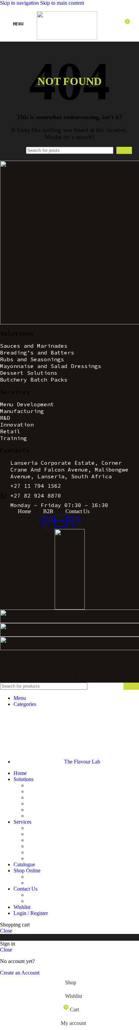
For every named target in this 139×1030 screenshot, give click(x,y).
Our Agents (39, 895)
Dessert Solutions (45, 809)
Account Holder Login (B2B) (58, 876)
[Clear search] (109, 150)
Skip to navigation (20, 3)
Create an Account (19, 973)
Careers (35, 901)
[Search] (124, 150)
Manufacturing (42, 834)
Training (36, 858)
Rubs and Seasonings (50, 797)
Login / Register (30, 913)
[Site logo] (67, 38)
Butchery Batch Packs (50, 816)
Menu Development (48, 828)
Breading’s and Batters (51, 791)
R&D (33, 840)
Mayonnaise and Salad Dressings (62, 803)
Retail (33, 852)
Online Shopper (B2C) (51, 883)
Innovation (38, 846)
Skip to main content (62, 3)
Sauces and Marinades (51, 785)
